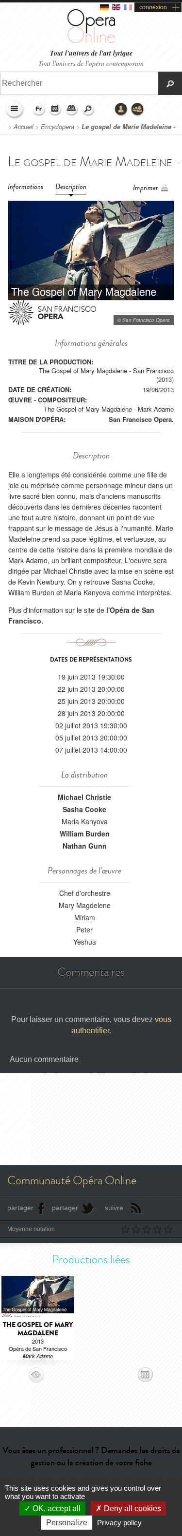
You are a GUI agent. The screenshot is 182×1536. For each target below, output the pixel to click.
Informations (25, 187)
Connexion (121, 109)
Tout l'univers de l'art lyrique (91, 53)
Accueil (23, 126)
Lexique (72, 109)
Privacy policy (119, 1522)
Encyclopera (57, 126)
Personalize (66, 1522)
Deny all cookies (131, 1508)
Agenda (55, 109)
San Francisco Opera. (141, 419)
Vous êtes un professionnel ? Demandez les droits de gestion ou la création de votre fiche (91, 1456)
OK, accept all (56, 1508)
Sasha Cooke (84, 809)
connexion (153, 7)
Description (70, 187)
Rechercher (88, 109)
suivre (114, 1208)
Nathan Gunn (85, 846)
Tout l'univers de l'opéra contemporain (91, 63)
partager (20, 1208)
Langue (39, 109)
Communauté (138, 109)
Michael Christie (84, 797)
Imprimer (145, 188)
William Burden (85, 833)
